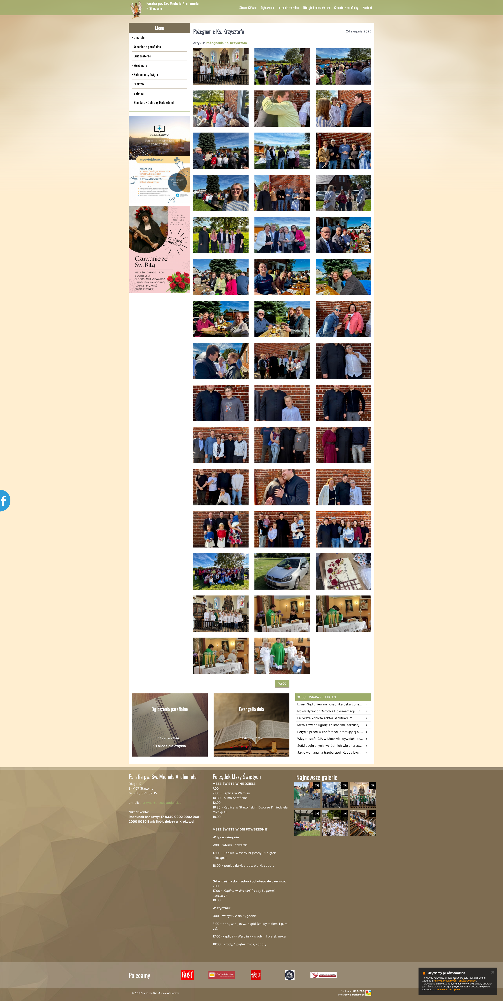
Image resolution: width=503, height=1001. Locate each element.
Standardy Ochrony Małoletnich (153, 102)
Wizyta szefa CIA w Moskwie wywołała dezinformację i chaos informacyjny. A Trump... (330, 739)
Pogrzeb (138, 83)
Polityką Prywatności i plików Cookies (454, 980)
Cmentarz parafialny (346, 7)
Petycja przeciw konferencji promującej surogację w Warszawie (330, 732)
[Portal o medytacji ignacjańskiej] (159, 159)
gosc (301, 697)
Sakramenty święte (145, 74)
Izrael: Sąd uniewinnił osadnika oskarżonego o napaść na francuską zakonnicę (330, 704)
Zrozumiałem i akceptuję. (446, 989)
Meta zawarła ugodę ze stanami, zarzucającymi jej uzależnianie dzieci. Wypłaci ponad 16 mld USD (330, 725)
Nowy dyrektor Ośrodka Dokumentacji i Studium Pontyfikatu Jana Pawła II (330, 711)
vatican (328, 697)
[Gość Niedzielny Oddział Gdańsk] (187, 975)
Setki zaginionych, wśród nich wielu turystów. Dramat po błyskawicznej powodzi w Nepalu (330, 746)
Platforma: (352, 991)
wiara (313, 697)
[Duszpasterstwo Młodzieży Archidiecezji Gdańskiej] (323, 975)
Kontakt (367, 7)
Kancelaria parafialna (147, 46)
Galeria (138, 93)
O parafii (139, 37)
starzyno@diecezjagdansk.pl (161, 803)
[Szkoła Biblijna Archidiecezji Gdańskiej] (221, 975)
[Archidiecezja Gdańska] (289, 975)
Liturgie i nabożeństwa (316, 7)
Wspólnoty (140, 65)
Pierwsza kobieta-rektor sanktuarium (324, 718)
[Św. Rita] (159, 249)
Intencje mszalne (288, 7)
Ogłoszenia (267, 7)
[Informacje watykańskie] (255, 975)
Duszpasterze (142, 55)
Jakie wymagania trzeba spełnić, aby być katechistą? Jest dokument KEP (330, 752)
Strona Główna (248, 7)
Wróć (282, 683)
